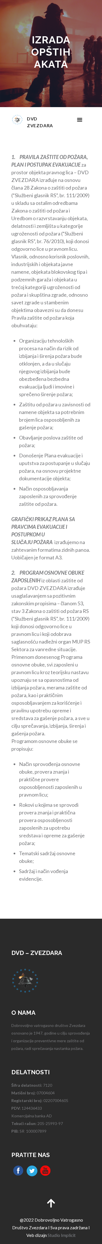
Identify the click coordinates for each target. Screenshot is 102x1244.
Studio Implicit (62, 1235)
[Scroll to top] (51, 1203)
